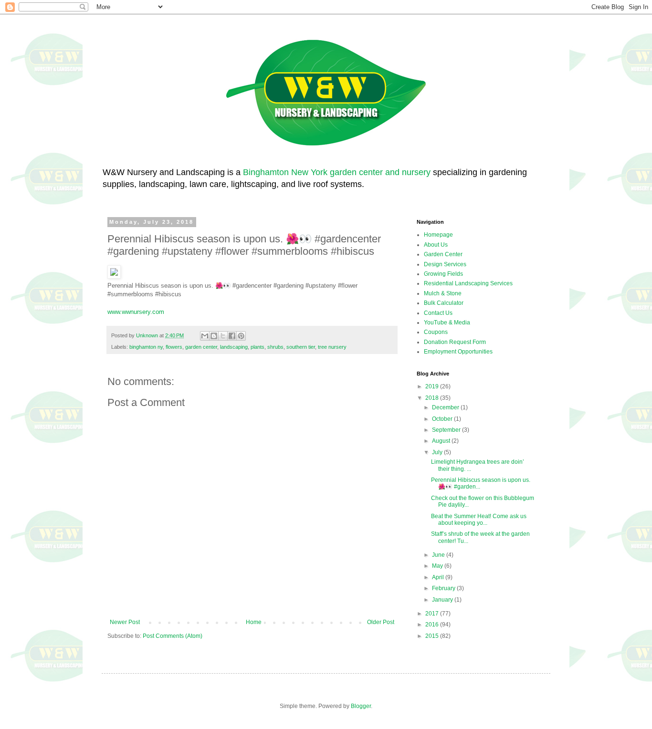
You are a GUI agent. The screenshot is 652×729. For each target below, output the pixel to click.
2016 (432, 624)
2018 (432, 398)
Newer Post (125, 622)
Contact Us (438, 313)
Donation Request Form (455, 342)
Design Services (445, 264)
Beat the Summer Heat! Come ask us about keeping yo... (478, 519)
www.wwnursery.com (135, 311)
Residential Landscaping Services (468, 283)
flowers (174, 347)
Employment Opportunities (458, 351)
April (438, 577)
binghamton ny (146, 347)
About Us (436, 244)
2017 (432, 613)
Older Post (380, 622)
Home (254, 622)
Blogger (361, 706)
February (444, 588)
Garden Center (443, 254)
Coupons (436, 332)
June (439, 555)
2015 (432, 636)
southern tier (300, 347)
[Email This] (205, 336)
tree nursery (332, 347)
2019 (432, 386)
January (443, 599)
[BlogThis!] (214, 336)
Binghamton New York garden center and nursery (337, 172)
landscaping (234, 347)
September (447, 430)
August (442, 440)
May (438, 565)
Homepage (438, 234)
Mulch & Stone (443, 293)
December (446, 407)
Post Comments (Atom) (172, 636)
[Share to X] (223, 336)
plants (257, 347)
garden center (201, 347)
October (443, 419)
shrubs (275, 347)
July (438, 452)
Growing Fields (443, 274)
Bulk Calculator (443, 303)
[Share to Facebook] (232, 336)
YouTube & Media (447, 322)
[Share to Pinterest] (241, 336)
